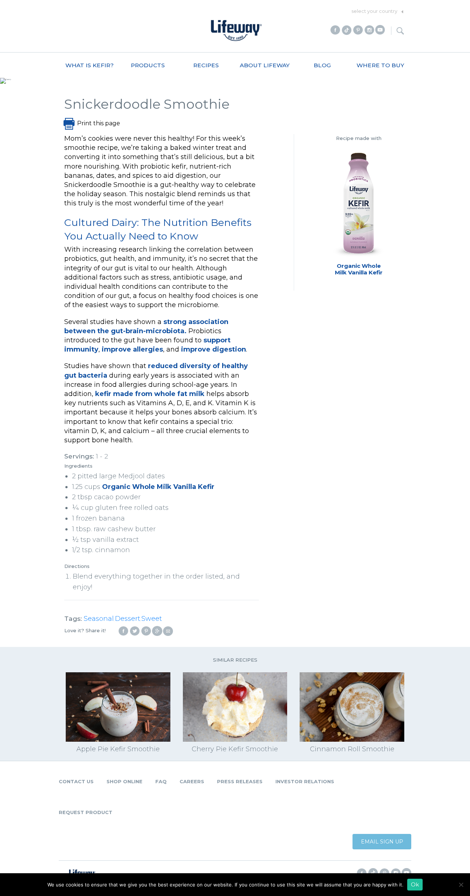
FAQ (161, 781)
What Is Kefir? (89, 65)
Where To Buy (380, 65)
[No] (460, 884)
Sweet (151, 619)
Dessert (127, 619)
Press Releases (240, 781)
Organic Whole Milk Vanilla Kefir (158, 487)
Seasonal (99, 619)
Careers (192, 781)
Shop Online (124, 781)
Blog (322, 65)
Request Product (85, 812)
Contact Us (76, 781)
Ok (415, 884)
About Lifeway (265, 65)
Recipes (206, 65)
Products (148, 65)
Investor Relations (304, 781)
